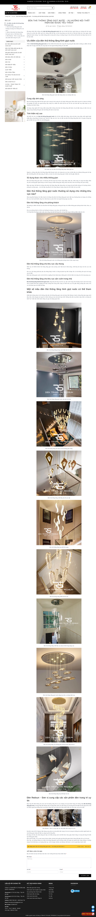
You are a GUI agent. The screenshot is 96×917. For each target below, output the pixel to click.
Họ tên (29, 869)
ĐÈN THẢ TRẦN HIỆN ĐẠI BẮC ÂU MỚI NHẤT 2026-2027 (13, 49)
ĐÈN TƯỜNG (8, 67)
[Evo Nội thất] (15, 106)
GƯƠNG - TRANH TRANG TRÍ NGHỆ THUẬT (12, 85)
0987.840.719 (21, 900)
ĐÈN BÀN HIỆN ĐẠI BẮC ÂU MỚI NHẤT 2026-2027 (13, 53)
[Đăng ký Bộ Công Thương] (75, 891)
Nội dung (29, 856)
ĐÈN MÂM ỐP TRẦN (10, 64)
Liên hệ (50, 898)
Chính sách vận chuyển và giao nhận (36, 889)
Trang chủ (31, 13)
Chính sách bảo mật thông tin (34, 898)
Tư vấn (50, 896)
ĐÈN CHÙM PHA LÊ (10, 81)
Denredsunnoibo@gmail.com (15, 902)
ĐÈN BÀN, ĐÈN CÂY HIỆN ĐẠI (12, 57)
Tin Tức (51, 894)
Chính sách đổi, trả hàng (33, 894)
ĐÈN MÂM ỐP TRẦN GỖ (11, 88)
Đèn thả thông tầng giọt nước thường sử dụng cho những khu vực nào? (15, 28)
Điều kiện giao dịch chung (33, 887)
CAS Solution (67, 915)
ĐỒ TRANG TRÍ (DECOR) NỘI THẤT (12, 75)
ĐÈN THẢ (7, 62)
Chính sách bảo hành (32, 896)
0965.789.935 (13, 900)
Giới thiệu (42, 13)
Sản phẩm (51, 13)
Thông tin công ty (83, 13)
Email (61, 869)
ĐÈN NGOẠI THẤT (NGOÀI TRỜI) (13, 79)
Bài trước (81, 846)
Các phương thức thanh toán (34, 891)
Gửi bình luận (85, 875)
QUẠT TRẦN (8, 69)
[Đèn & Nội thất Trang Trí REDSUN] (16, 7)
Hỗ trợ (71, 13)
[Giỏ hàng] (89, 8)
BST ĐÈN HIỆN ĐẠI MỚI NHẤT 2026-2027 (13, 44)
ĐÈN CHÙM (8, 59)
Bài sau (87, 846)
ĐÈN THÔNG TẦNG (10, 72)
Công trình (62, 13)
